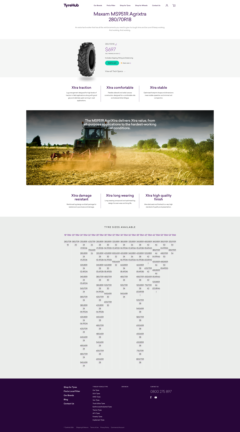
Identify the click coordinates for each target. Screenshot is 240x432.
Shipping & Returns (82, 427)
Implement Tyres (98, 420)
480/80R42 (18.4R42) (148, 244)
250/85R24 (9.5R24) (83, 244)
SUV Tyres (96, 393)
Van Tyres (96, 400)
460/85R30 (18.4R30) (108, 268)
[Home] (71, 5)
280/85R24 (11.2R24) (84, 256)
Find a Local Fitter (72, 391)
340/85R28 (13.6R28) (100, 268)
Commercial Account (117, 427)
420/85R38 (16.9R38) (140, 256)
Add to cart (112, 63)
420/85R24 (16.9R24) (84, 320)
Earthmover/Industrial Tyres (102, 407)
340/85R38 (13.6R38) (140, 244)
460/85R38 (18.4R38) (140, 268)
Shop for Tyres (125, 5)
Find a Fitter (111, 5)
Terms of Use (94, 427)
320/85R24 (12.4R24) (83, 268)
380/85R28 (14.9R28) (100, 288)
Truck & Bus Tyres (99, 403)
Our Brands (98, 5)
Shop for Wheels (141, 5)
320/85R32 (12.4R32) (116, 244)
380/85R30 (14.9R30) (108, 244)
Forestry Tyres (97, 417)
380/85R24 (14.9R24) (84, 308)
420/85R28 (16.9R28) (100, 308)
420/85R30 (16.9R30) (108, 256)
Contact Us (156, 5)
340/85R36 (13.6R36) (132, 256)
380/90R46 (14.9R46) (156, 253)
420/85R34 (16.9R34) (124, 256)
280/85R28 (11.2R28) (100, 244)
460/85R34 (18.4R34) (124, 268)
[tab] (116, 71)
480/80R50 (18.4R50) (164, 264)
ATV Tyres (96, 413)
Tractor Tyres (97, 410)
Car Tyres (96, 390)
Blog (66, 399)
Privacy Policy (104, 427)
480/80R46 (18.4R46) (156, 273)
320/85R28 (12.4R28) (100, 256)
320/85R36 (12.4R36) (132, 244)
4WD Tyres (96, 397)
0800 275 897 (161, 391)
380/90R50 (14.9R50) (164, 244)
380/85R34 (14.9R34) (124, 244)
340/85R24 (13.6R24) (83, 279)
